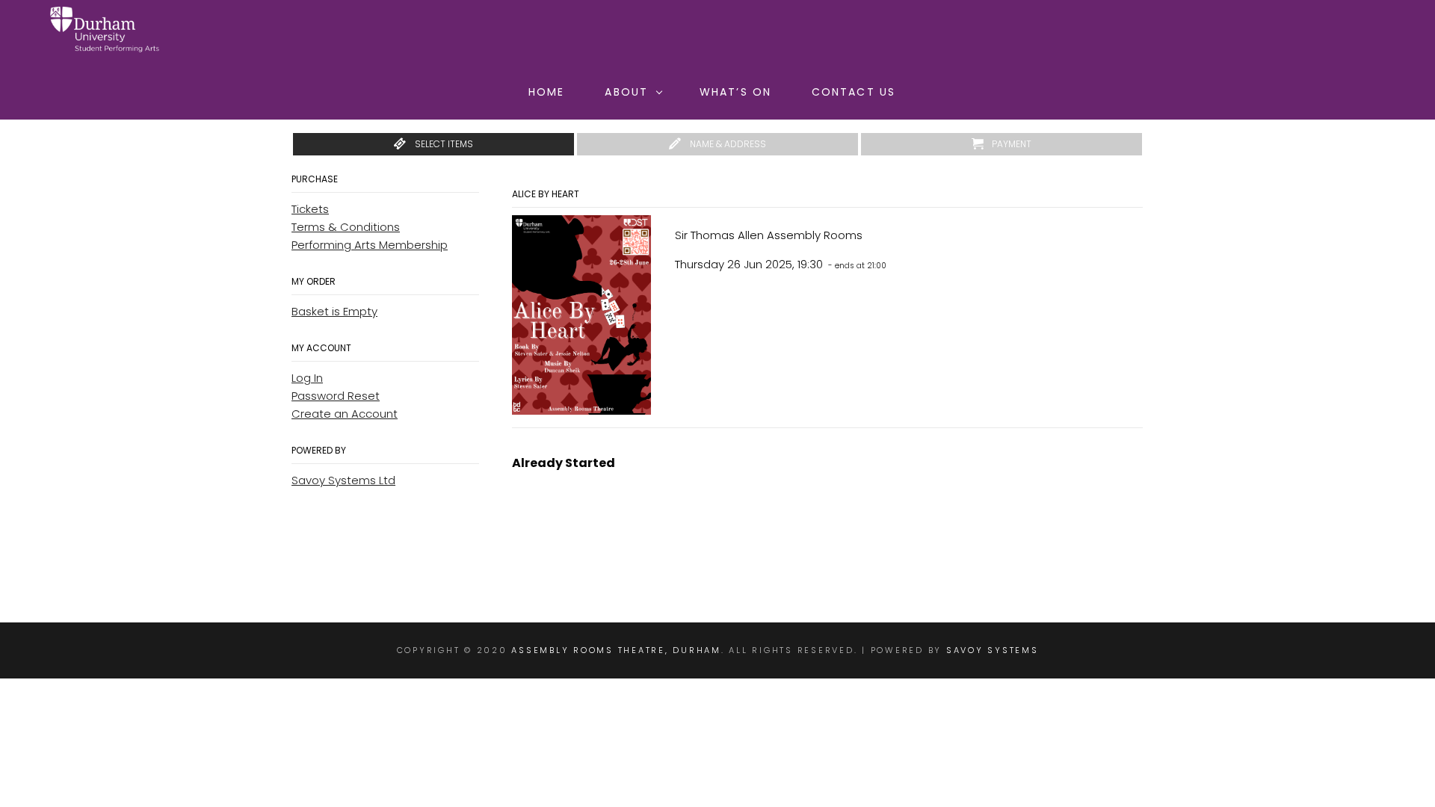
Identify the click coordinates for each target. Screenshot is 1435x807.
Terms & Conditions (345, 227)
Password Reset (335, 396)
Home (546, 91)
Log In (307, 378)
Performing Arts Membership (369, 245)
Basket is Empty (334, 311)
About (626, 91)
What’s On (735, 91)
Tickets (310, 209)
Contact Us (853, 91)
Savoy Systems (992, 650)
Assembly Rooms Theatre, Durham (616, 650)
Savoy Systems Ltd (343, 480)
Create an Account (344, 413)
